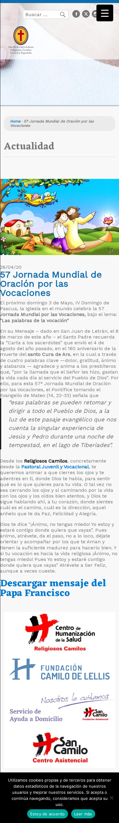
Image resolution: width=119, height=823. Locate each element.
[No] (111, 798)
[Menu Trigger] (104, 13)
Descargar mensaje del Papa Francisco (53, 588)
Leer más (83, 813)
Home (15, 121)
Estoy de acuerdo (47, 813)
